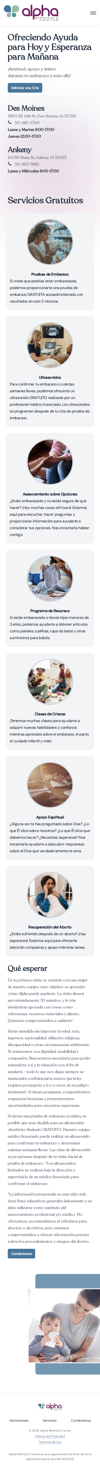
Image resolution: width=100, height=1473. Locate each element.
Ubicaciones (18, 1420)
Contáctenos (21, 1253)
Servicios (50, 1420)
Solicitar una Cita (25, 88)
